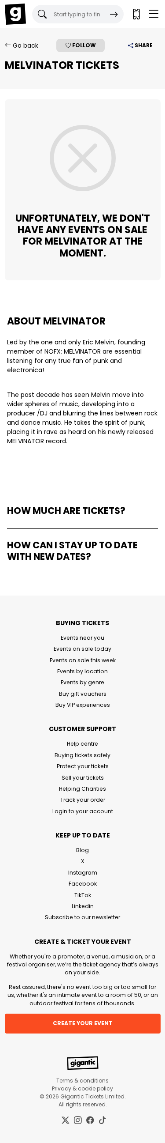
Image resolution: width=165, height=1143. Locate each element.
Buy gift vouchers (82, 694)
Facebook (83, 883)
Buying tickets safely (82, 755)
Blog (82, 850)
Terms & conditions (82, 1080)
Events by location (82, 671)
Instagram (82, 872)
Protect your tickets (83, 766)
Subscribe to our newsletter (82, 917)
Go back (24, 45)
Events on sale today (82, 649)
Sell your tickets (83, 777)
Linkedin (83, 906)
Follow (83, 45)
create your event (83, 1023)
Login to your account (82, 811)
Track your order (82, 799)
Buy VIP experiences (82, 705)
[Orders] (136, 14)
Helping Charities (82, 788)
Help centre (82, 743)
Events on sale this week (83, 660)
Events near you (82, 637)
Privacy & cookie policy (82, 1088)
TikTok (82, 895)
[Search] (114, 14)
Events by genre (82, 682)
